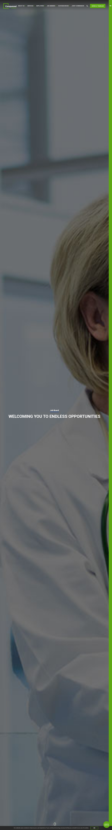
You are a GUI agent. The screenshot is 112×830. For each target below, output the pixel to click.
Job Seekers (51, 6)
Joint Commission (78, 6)
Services (30, 6)
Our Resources (63, 6)
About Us (21, 6)
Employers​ (40, 6)
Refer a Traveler (98, 6)
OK (94, 828)
